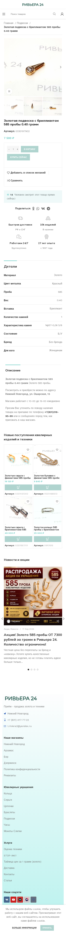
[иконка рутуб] (27, 899)
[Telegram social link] (48, 208)
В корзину (29, 149)
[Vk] (7, 899)
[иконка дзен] (20, 899)
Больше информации (24, 928)
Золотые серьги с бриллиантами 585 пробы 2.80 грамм (15, 529)
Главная (9, 23)
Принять (47, 928)
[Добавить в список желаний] (28, 449)
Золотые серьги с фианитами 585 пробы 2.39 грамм (18, 478)
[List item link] (33, 744)
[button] (18, 487)
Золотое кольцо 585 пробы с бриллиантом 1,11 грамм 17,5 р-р (46, 529)
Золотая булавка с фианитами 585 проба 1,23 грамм (46, 478)
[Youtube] (13, 899)
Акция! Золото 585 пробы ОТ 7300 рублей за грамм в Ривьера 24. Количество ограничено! (33, 639)
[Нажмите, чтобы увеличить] (9, 91)
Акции (6, 629)
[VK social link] (43, 208)
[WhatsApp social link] (37, 208)
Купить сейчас (18, 157)
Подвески (23, 23)
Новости (14, 629)
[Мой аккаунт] (62, 14)
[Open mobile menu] (4, 14)
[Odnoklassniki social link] (33, 208)
